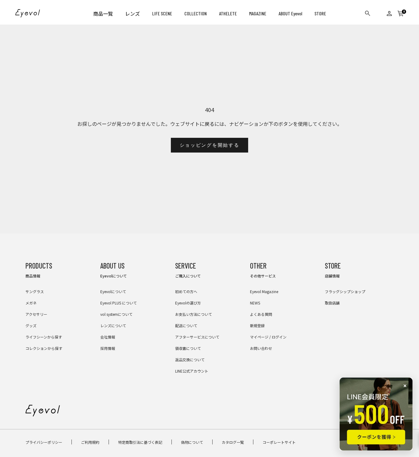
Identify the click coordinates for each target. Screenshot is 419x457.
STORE (320, 13)
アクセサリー (36, 314)
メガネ (31, 302)
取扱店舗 (332, 302)
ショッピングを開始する (210, 145)
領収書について (188, 348)
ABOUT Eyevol (290, 13)
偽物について (192, 442)
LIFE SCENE (162, 13)
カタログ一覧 (233, 442)
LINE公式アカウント (191, 371)
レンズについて (113, 325)
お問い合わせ (261, 348)
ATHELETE (228, 13)
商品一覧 (103, 14)
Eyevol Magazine (264, 291)
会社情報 (107, 336)
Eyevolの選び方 (188, 302)
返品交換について (190, 359)
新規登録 (257, 325)
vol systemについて (116, 314)
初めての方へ (186, 291)
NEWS (255, 302)
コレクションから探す (43, 348)
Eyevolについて (113, 291)
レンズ (132, 14)
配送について (186, 325)
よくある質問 (261, 314)
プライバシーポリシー (43, 442)
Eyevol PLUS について (118, 302)
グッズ (31, 325)
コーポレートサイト (279, 442)
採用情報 (107, 348)
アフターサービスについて (197, 336)
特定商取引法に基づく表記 (140, 442)
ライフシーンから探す (43, 336)
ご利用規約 (90, 442)
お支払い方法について (193, 314)
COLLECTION (195, 13)
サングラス (34, 291)
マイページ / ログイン (268, 336)
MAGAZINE (257, 13)
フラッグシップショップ (345, 291)
